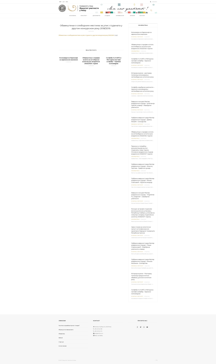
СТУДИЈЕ (107, 15)
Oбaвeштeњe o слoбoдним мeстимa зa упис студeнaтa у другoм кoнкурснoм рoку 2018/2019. (86, 35)
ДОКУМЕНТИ (96, 15)
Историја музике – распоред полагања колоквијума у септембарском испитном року (142, 75)
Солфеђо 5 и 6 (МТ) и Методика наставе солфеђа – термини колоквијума (142, 61)
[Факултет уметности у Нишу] (62, 8)
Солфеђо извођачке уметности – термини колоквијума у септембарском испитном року (142, 89)
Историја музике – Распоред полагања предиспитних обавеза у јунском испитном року (141, 276)
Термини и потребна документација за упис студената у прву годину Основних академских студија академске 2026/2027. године (142, 150)
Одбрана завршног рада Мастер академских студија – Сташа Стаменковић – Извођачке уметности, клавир (142, 246)
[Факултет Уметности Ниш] (83, 8)
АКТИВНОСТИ (120, 15)
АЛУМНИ (132, 15)
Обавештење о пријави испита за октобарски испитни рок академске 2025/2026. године (142, 46)
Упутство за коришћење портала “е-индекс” (69, 325)
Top (156, 360)
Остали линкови (62, 346)
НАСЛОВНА (72, 15)
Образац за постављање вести (66, 329)
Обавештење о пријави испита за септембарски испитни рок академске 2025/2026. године (142, 134)
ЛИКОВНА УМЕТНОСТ (137, 124)
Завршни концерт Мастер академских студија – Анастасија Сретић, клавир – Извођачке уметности (142, 104)
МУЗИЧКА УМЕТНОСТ (137, 36)
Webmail (61, 338)
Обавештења (135, 51)
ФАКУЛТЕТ (84, 15)
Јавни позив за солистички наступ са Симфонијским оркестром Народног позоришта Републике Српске (143, 230)
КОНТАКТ (142, 15)
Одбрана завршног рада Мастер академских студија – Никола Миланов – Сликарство (142, 261)
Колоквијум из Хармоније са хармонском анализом (141, 33)
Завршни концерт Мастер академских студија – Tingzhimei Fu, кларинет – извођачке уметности (142, 196)
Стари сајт (61, 342)
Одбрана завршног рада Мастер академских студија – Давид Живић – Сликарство (142, 119)
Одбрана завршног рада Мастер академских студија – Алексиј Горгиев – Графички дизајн (142, 166)
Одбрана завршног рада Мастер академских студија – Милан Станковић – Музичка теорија (142, 180)
